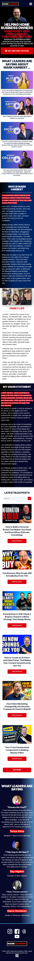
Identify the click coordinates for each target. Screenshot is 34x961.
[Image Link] (17, 513)
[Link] (9, 931)
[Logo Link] (10, 3)
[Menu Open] (27, 4)
